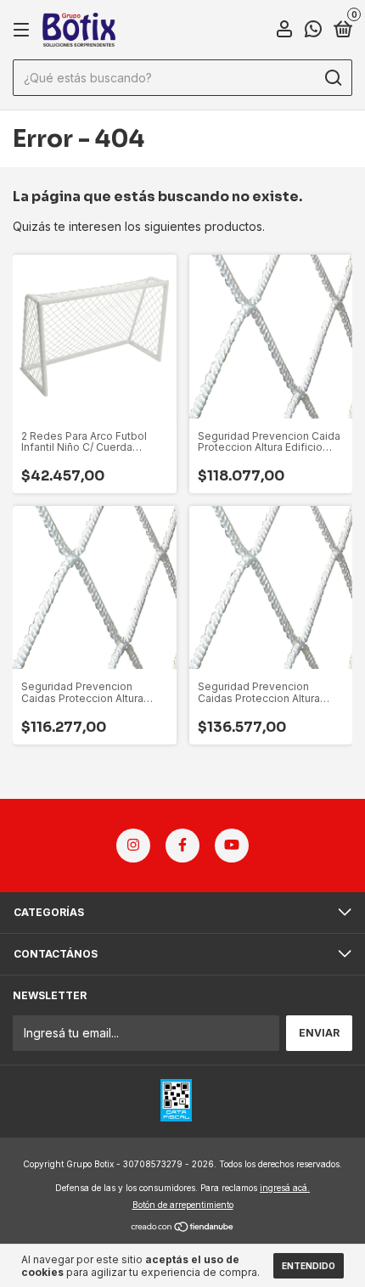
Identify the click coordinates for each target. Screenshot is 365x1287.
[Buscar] (332, 78)
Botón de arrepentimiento (182, 1205)
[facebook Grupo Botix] (182, 846)
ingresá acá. (285, 1188)
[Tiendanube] (183, 1228)
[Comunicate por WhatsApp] (313, 31)
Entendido (308, 1266)
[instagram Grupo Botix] (133, 846)
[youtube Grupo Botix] (232, 846)
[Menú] (24, 30)
